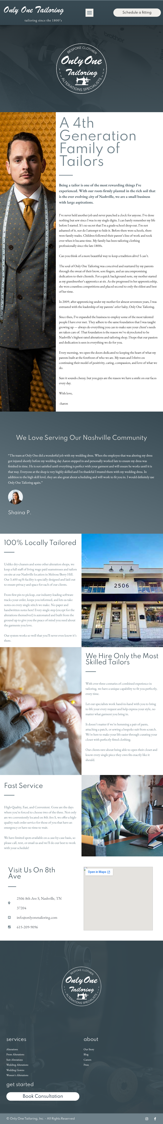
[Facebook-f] (155, 1118)
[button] (90, 13)
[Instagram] (146, 1118)
